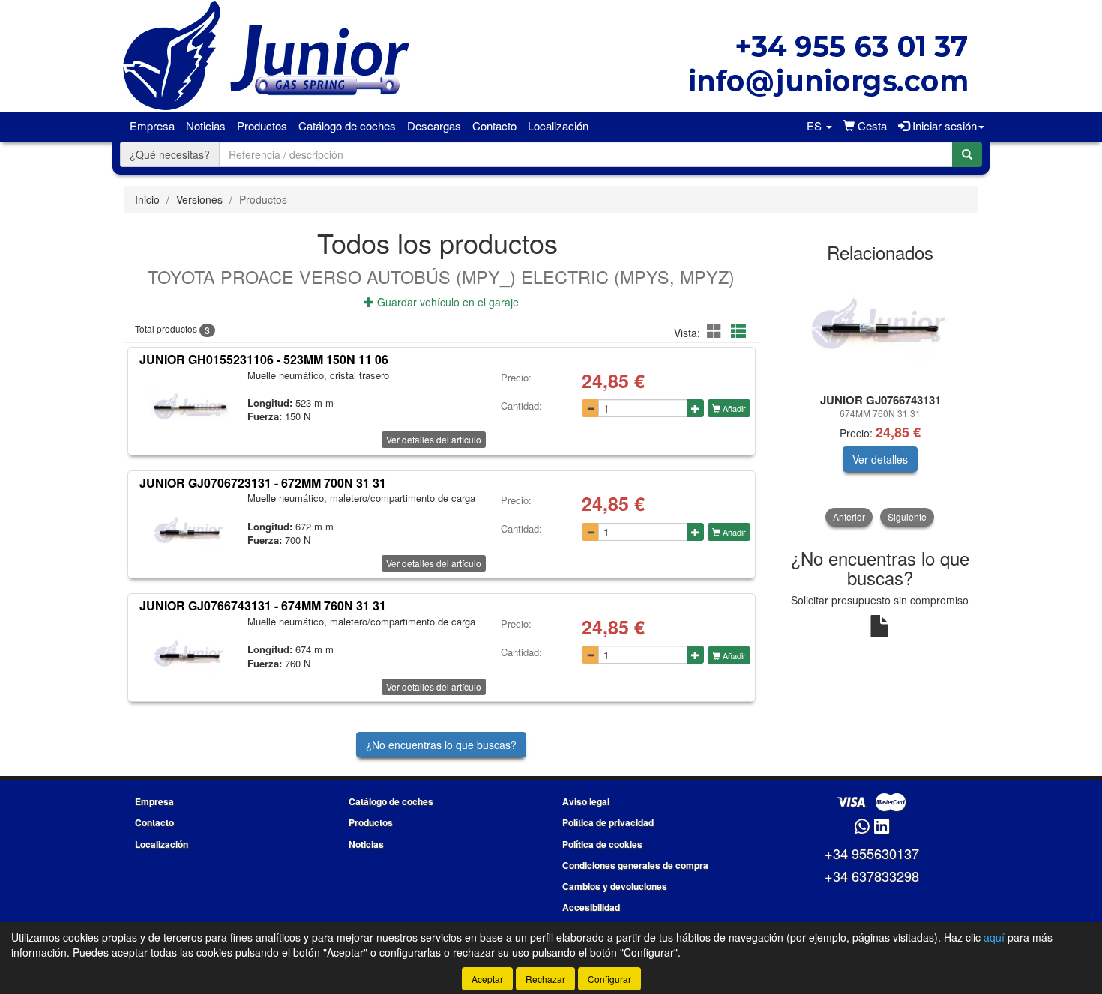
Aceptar (487, 978)
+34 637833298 (872, 875)
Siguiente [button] (907, 516)
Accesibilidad (591, 907)
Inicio (147, 199)
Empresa (152, 125)
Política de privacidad (608, 822)
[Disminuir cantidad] (590, 408)
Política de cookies (602, 844)
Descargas (434, 125)
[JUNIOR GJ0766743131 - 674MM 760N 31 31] (189, 656)
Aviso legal (585, 801)
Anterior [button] (849, 516)
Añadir (733, 408)
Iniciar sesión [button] (943, 125)
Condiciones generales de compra (635, 865)
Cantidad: (521, 406)
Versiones (199, 199)
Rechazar (545, 978)
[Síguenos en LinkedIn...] (882, 827)
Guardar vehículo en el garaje (446, 301)
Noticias (206, 125)
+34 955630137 (872, 853)
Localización (558, 125)
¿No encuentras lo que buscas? (441, 744)
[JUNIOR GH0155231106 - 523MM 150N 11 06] (189, 409)
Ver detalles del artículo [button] (433, 439)
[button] (819, 125)
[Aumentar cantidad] (695, 408)
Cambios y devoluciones (614, 886)
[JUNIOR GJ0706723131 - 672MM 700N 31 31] (189, 532)
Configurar (609, 978)
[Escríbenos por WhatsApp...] (862, 827)
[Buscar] (967, 154)
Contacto (494, 125)
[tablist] (880, 399)
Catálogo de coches (347, 125)
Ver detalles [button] (880, 459)
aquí (994, 937)
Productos (262, 125)
